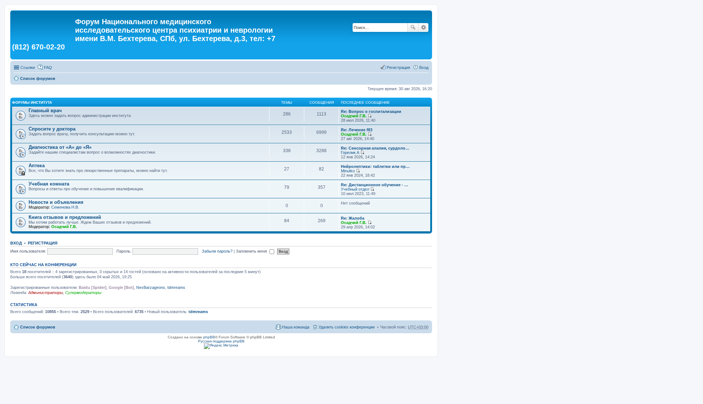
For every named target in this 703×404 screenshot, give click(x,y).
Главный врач (45, 110)
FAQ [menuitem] (48, 67)
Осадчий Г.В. (354, 116)
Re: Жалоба (352, 218)
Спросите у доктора (52, 129)
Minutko (348, 171)
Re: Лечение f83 (356, 130)
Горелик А (350, 152)
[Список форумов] (43, 24)
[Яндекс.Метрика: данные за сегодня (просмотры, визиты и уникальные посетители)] (221, 346)
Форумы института (32, 102)
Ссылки (28, 67)
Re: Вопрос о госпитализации (371, 111)
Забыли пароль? (217, 251)
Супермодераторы (83, 292)
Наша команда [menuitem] (295, 327)
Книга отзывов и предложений (65, 217)
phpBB (209, 337)
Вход (16, 243)
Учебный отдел (355, 189)
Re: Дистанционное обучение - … (374, 185)
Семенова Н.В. (65, 207)
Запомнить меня (252, 251)
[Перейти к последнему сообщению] (370, 116)
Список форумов (37, 78)
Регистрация (42, 243)
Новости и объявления (56, 202)
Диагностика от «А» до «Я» (60, 147)
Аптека (37, 165)
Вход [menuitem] (423, 67)
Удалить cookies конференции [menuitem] (347, 327)
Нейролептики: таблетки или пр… (375, 166)
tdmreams (176, 287)
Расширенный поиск (423, 27)
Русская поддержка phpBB (221, 341)
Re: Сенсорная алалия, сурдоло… (375, 148)
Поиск (413, 27)
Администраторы (45, 292)
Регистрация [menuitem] (398, 67)
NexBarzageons (150, 287)
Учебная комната (49, 184)
